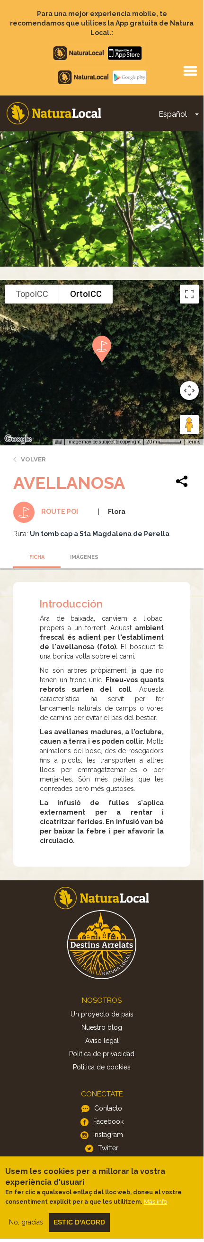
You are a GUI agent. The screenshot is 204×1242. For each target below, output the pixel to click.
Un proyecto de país (102, 1014)
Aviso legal (102, 1040)
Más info (155, 1201)
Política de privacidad (101, 1054)
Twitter (108, 1148)
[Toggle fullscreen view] (189, 294)
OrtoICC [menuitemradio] (86, 294)
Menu (190, 70)
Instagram (108, 1134)
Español (173, 114)
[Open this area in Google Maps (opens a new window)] (18, 439)
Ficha (36, 557)
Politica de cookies (102, 1067)
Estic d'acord (79, 1222)
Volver (33, 459)
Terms (194, 441)
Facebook (108, 1121)
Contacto (108, 1108)
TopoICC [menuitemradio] (32, 294)
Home (54, 113)
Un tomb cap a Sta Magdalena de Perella (99, 534)
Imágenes (84, 557)
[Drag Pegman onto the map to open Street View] (189, 424)
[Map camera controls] (189, 390)
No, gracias (26, 1222)
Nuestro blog (101, 1027)
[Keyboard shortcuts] (58, 442)
